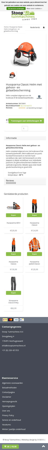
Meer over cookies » (34, 9)
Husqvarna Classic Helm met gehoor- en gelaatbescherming (13, 29)
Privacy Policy (8, 415)
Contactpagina (8, 392)
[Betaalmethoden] (14, 320)
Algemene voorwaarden (12, 383)
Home (6, 27)
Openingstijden (8, 406)
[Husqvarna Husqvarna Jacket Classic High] (34, 244)
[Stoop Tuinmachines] (24, 14)
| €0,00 (11, 446)
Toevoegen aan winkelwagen (25, 121)
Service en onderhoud (11, 420)
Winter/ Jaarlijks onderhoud (13, 429)
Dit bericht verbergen (16, 9)
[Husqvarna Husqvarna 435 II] (13, 206)
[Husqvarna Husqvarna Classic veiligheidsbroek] (34, 206)
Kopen (13, 215)
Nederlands (35, 27)
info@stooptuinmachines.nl (13, 345)
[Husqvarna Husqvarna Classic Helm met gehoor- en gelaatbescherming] (12, 75)
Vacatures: (6, 424)
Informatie (11, 138)
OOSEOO (40, 440)
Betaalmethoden (9, 387)
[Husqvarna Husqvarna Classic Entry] (13, 283)
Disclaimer (6, 397)
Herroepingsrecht (9, 401)
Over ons (6, 410)
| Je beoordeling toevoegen (34, 108)
